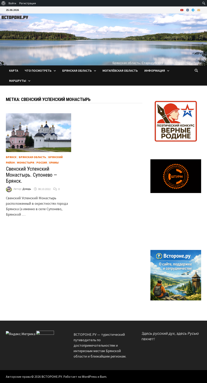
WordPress (89, 377)
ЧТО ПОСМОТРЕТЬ (38, 70)
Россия (41, 162)
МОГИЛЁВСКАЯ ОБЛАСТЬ (120, 70)
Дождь (26, 189)
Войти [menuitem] (12, 3)
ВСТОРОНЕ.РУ (51, 377)
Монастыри (25, 162)
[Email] (198, 9)
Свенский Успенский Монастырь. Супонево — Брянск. (31, 175)
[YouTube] (182, 9)
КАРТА (13, 70)
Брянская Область (32, 157)
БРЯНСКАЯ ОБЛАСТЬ (77, 70)
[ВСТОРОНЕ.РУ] (103, 39)
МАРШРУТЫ (17, 81)
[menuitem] (3, 3)
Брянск (11, 157)
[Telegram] (193, 9)
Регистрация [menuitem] (27, 3)
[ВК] (188, 9)
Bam (103, 377)
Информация (154, 70)
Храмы (54, 162)
